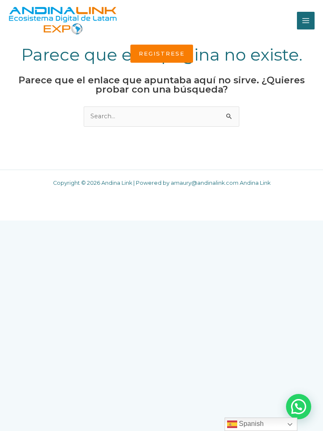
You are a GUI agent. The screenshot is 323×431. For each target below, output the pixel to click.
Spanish (250, 423)
